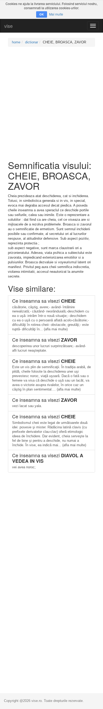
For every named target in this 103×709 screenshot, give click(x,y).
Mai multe (56, 14)
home (16, 42)
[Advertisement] (51, 103)
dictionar (31, 42)
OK (41, 14)
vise (8, 25)
